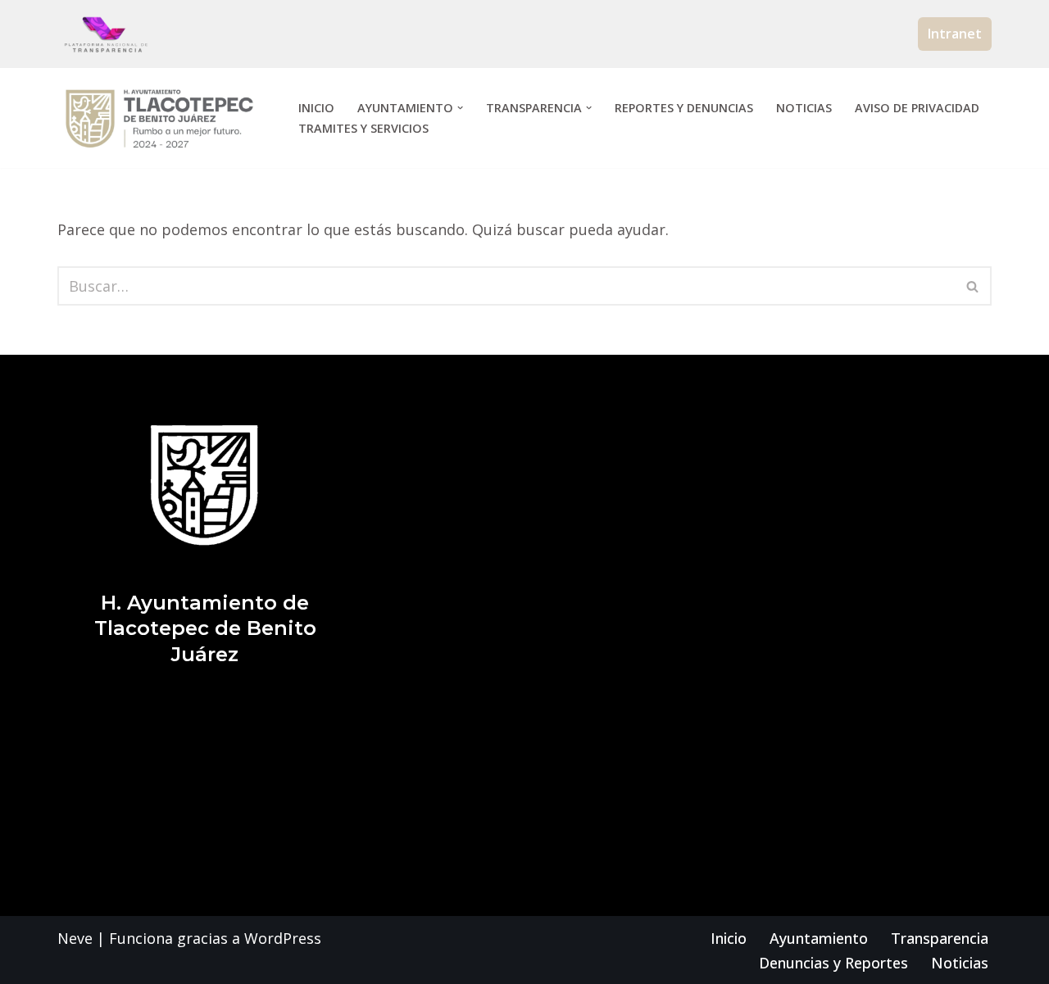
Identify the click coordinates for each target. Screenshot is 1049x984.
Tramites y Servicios (363, 128)
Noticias (804, 108)
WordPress (282, 938)
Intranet (955, 34)
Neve (75, 938)
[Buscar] (973, 286)
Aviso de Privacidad (917, 108)
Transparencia (939, 938)
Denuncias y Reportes (833, 963)
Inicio (316, 108)
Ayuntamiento (819, 938)
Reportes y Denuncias (684, 108)
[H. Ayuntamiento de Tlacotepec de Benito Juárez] (163, 118)
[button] (460, 108)
